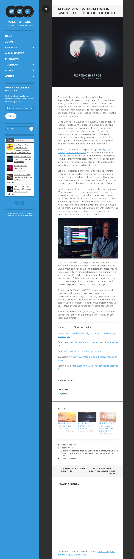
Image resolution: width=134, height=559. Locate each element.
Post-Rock (75, 453)
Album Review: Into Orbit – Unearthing (73, 470)
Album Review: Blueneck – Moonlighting (20, 168)
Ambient (64, 451)
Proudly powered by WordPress (20, 213)
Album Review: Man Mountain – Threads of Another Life (23, 159)
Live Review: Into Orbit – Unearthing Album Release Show (102, 471)
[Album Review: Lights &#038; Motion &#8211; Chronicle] (87, 417)
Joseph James (67, 448)
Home (8, 36)
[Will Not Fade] (19, 11)
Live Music (11, 47)
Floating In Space (97, 451)
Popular (20, 140)
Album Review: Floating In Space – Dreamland (66, 426)
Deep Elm (84, 451)
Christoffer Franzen (76, 152)
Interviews (12, 59)
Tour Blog (12, 65)
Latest (10, 140)
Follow (11, 116)
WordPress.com (26, 216)
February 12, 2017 (68, 445)
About (9, 42)
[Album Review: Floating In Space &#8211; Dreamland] (67, 417)
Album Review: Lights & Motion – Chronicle (86, 426)
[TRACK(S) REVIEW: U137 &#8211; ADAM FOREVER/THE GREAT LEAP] (108, 417)
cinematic (74, 451)
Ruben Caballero (90, 453)
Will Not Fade (19, 21)
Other (9, 70)
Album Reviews (14, 53)
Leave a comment (68, 459)
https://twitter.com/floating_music (83, 351)
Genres (9, 76)
